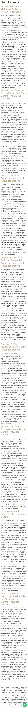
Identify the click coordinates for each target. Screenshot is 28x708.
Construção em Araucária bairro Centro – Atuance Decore (13, 347)
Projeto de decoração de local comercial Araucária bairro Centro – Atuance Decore (13, 261)
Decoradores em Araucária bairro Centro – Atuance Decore (13, 178)
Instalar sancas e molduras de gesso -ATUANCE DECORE (12, 9)
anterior (4, 683)
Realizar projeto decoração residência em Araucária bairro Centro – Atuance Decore (13, 599)
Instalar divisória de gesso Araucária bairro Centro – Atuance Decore (13, 430)
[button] (25, 705)
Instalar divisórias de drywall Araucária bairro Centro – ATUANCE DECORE (14, 94)
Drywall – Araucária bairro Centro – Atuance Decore (13, 514)
